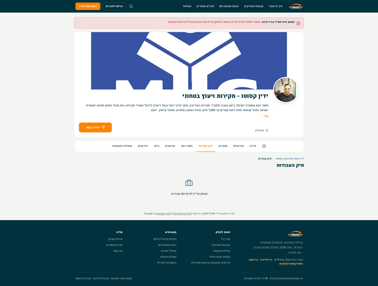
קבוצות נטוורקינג (253, 6)
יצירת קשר (93, 127)
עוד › (265, 116)
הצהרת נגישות (83, 278)
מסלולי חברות (168, 251)
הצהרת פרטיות (101, 278)
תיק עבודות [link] (264, 159)
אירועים (143, 146)
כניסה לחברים (114, 6)
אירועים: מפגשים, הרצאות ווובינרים (210, 263)
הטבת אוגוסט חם (229, 6)
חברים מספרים (205, 6)
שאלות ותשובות (122, 146)
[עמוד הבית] (264, 146)
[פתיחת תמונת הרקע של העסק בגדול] (189, 60)
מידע (253, 146)
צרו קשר (118, 251)
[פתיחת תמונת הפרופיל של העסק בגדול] (286, 90)
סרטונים (170, 146)
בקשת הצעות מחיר (219, 257)
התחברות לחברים (167, 263)
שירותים (238, 146)
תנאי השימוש (164, 213)
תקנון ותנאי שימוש (121, 278)
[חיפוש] (131, 6)
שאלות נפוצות (168, 257)
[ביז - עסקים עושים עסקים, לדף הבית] (296, 6)
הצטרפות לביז (88, 6)
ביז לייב (279, 260)
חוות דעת (187, 146)
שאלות (187, 6)
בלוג (156, 146)
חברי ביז (225, 239)
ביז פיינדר (266, 260)
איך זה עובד (276, 6)
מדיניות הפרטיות (182, 213)
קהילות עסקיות (221, 251)
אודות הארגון (115, 239)
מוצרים (223, 146)
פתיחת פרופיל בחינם (164, 239)
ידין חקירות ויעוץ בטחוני (289, 159)
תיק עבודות (205, 146)
